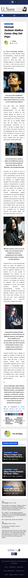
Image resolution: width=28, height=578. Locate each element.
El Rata (14, 41)
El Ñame (21, 407)
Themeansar (14, 563)
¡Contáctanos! (12, 567)
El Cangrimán (18, 476)
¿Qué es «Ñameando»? (9, 570)
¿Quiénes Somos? (20, 570)
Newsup (23, 561)
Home (6, 567)
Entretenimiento (9, 23)
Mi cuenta (21, 574)
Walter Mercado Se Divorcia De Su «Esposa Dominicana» (9, 420)
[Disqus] (14, 519)
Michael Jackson (9, 409)
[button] (25, 15)
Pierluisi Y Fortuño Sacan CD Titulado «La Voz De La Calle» (18, 420)
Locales (16, 452)
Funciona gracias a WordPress (9, 561)
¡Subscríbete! (20, 567)
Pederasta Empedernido (15, 411)
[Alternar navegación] (14, 15)
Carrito (6, 574)
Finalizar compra (13, 574)
